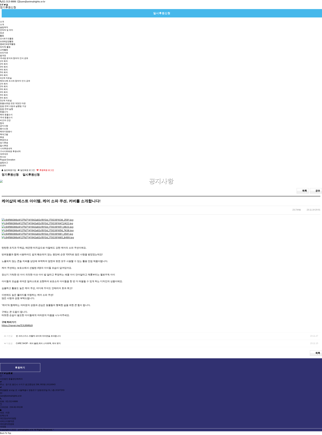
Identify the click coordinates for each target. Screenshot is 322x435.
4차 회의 (4, 69)
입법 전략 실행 (6, 109)
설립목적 (4, 27)
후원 (2, 137)
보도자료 (4, 53)
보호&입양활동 (6, 41)
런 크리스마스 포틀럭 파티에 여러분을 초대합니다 (38, 336)
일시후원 (4, 145)
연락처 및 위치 (6, 30)
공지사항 (4, 126)
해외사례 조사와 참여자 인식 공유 (15, 81)
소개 (2, 21)
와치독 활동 (5, 47)
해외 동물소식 (6, 114)
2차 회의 (4, 64)
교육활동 (4, 50)
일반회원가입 (10, 170)
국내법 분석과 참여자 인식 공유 (14, 58)
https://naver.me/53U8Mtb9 (17, 325)
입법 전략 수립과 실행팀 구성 (13, 106)
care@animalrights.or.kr (11, 396)
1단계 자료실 (6, 78)
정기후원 (4, 143)
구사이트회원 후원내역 (10, 151)
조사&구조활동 (6, 38)
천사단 (3, 157)
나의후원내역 (6, 148)
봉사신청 (4, 129)
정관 (2, 33)
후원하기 (20, 367)
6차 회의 (4, 75)
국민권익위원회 (7, 424)
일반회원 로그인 (27, 170)
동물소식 (4, 112)
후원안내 (4, 140)
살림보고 (4, 162)
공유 (317, 190)
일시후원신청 (161, 13)
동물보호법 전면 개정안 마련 (13, 103)
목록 (304, 190)
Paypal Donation (7, 160)
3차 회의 (4, 67)
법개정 (3, 55)
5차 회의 (4, 72)
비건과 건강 (5, 120)
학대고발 (4, 134)
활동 (2, 36)
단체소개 (4, 415)
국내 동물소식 (6, 117)
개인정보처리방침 (8, 418)
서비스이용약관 (7, 421)
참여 (2, 123)
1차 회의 (4, 61)
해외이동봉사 (6, 131)
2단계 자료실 (6, 100)
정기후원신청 (8, 7)
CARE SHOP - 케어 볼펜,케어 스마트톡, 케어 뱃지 (38, 343)
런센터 (3, 165)
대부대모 (4, 154)
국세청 (3, 427)
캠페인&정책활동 (7, 44)
